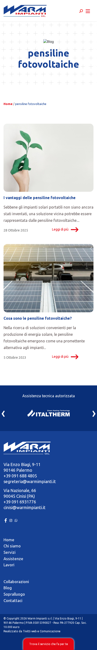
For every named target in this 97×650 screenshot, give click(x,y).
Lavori (9, 565)
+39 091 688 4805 (20, 475)
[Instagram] (11, 520)
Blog (8, 587)
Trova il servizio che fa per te (48, 644)
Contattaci (13, 600)
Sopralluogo (14, 594)
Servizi (10, 552)
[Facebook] (6, 520)
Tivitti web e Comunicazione (42, 631)
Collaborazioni (16, 581)
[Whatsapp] (16, 520)
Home (8, 103)
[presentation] (3, 412)
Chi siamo (12, 546)
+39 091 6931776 (20, 501)
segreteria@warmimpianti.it (30, 481)
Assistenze (13, 558)
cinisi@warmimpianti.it (24, 507)
